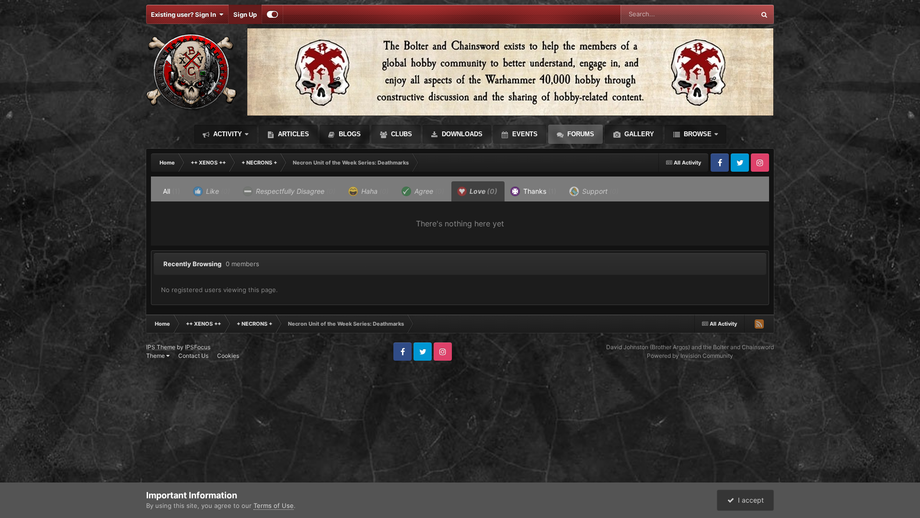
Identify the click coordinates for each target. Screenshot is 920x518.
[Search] (764, 14)
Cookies (228, 355)
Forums (579, 134)
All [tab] (171, 191)
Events (524, 134)
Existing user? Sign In (185, 14)
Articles (292, 134)
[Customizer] (272, 14)
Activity (226, 134)
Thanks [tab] (538, 191)
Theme (156, 355)
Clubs (400, 134)
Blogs (349, 134)
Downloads (461, 134)
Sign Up (245, 14)
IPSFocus (197, 347)
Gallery (638, 134)
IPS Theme (160, 347)
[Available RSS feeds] (759, 324)
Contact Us (193, 355)
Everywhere (726, 14)
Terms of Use (273, 505)
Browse (697, 134)
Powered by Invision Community (690, 355)
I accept (749, 500)
